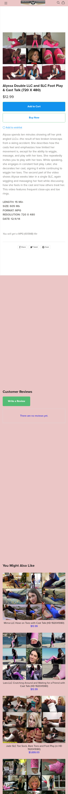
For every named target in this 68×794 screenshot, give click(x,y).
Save (47, 247)
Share (23, 247)
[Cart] (64, 2)
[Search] (58, 2)
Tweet (35, 247)
